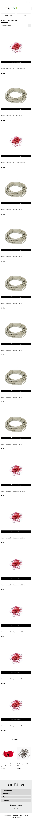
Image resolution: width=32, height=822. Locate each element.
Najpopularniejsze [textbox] (6, 25)
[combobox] (16, 25)
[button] (16, 790)
